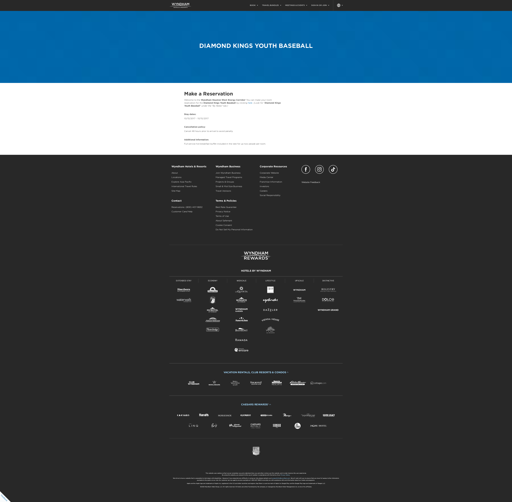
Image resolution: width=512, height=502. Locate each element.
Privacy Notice (223, 211)
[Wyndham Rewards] (256, 256)
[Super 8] (212, 300)
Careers (263, 191)
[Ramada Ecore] (241, 350)
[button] (256, 372)
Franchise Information (271, 182)
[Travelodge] (212, 330)
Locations (176, 177)
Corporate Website (269, 173)
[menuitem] (254, 5)
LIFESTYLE (270, 281)
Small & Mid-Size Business (229, 186)
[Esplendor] (270, 300)
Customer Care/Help (181, 211)
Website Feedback (310, 182)
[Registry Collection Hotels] (328, 290)
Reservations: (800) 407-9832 (186, 207)
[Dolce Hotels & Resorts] (328, 300)
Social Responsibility (270, 195)
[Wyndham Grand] (328, 310)
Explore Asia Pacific (181, 182)
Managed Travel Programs (229, 177)
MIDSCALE (241, 281)
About (174, 173)
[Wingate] (241, 300)
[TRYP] (270, 290)
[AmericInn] (241, 320)
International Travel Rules (184, 186)
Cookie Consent (224, 225)
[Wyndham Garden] (241, 310)
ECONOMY (213, 281)
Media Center (266, 177)
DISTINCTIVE (328, 281)
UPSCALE (299, 281)
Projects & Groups (225, 182)
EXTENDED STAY (183, 281)
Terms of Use (222, 216)
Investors (264, 186)
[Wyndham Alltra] (270, 330)
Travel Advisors (223, 191)
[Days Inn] (212, 290)
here (250, 103)
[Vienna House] (270, 320)
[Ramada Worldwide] (241, 340)
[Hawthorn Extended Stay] (183, 290)
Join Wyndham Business (228, 173)
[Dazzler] (270, 310)
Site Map (175, 191)
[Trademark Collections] (299, 300)
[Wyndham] (299, 290)
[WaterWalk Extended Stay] (183, 300)
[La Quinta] (241, 290)
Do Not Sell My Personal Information (234, 229)
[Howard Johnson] (212, 320)
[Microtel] (212, 310)
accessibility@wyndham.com (281, 478)
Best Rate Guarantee (226, 207)
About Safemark (224, 220)
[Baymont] (241, 330)
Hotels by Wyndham (256, 270)
